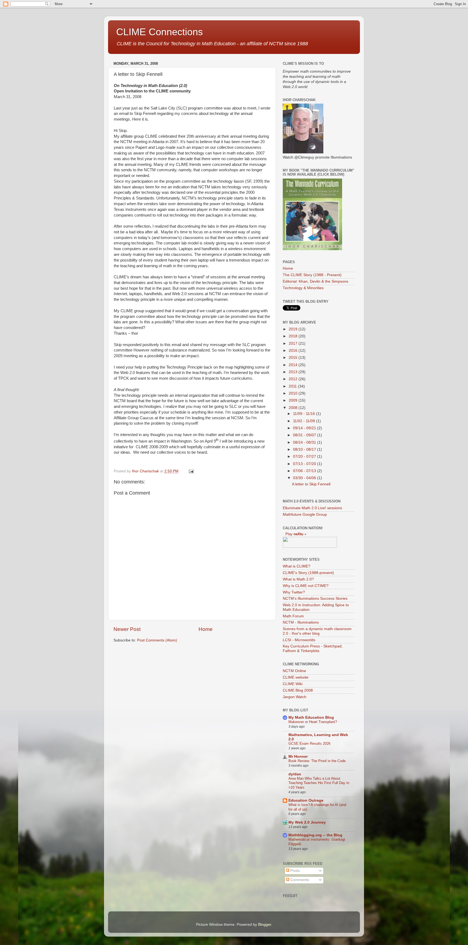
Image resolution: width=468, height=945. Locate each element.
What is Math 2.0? (298, 579)
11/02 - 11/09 (304, 421)
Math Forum (293, 616)
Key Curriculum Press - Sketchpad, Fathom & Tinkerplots (313, 648)
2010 (293, 393)
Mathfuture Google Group (305, 514)
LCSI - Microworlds (299, 640)
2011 (293, 386)
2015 (293, 358)
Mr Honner (298, 756)
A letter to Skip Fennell (311, 484)
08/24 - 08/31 (305, 442)
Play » (295, 534)
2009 (293, 400)
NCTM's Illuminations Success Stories (315, 598)
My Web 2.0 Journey (307, 822)
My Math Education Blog (311, 717)
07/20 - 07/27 (305, 456)
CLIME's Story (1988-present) (308, 573)
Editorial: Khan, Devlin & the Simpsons (315, 281)
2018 (293, 336)
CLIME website (295, 677)
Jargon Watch (294, 697)
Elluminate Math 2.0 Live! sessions (312, 508)
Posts (294, 871)
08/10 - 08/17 (305, 449)
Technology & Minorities (303, 288)
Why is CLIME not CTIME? (306, 586)
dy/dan (294, 774)
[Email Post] (191, 471)
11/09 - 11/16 (304, 414)
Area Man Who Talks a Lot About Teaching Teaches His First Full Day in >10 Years (318, 782)
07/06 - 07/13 (305, 471)
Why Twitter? (294, 592)
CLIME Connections (159, 31)
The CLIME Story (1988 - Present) (312, 275)
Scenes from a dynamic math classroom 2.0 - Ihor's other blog (317, 631)
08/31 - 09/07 (305, 435)
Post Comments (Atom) (157, 640)
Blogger (264, 925)
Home (206, 629)
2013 (293, 372)
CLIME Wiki (293, 684)
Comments (299, 880)
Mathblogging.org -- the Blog (315, 835)
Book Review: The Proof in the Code (317, 761)
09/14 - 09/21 (305, 428)
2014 (293, 365)
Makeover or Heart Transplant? (312, 722)
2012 (293, 379)
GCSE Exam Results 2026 (309, 743)
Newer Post (127, 629)
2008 (293, 408)
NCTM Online (294, 671)
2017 (293, 343)
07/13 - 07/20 (305, 464)
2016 (293, 351)
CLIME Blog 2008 (298, 690)
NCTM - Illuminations (301, 622)
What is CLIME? (296, 566)
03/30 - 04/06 (305, 478)
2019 (293, 329)
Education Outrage (305, 800)
